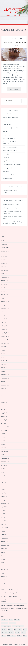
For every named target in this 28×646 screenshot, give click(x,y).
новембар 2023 (5, 336)
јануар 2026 (4, 273)
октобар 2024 (4, 305)
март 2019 (3, 524)
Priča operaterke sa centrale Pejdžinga (14, 605)
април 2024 (4, 319)
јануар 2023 (4, 371)
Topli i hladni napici (8, 161)
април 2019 (3, 521)
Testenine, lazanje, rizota (9, 128)
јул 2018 (3, 552)
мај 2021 (3, 440)
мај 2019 (3, 517)
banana (17, 619)
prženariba (11, 635)
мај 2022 (3, 399)
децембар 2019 (4, 493)
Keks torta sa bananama (14, 42)
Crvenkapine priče (7, 168)
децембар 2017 (4, 576)
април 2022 (4, 402)
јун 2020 (3, 472)
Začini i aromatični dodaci (9, 150)
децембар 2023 (5, 333)
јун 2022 (3, 395)
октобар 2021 (4, 423)
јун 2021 (3, 437)
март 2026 (3, 266)
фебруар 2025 (4, 294)
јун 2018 (3, 555)
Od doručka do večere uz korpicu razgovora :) (14, 644)
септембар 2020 (5, 461)
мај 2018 (3, 559)
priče (3, 635)
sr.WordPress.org (5, 251)
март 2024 (3, 322)
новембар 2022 (5, 378)
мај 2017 (3, 583)
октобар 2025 (4, 280)
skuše (19, 635)
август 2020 (4, 465)
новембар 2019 (4, 496)
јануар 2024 (4, 329)
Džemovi (5, 157)
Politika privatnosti (7, 178)
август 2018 (4, 548)
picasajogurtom (7, 632)
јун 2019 (3, 514)
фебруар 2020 (4, 486)
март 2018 (3, 566)
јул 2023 (3, 350)
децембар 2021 (4, 416)
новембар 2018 (4, 538)
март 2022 (3, 406)
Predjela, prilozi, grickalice (9, 117)
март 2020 (3, 482)
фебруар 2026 (4, 270)
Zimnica (5, 154)
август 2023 (4, 346)
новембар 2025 (5, 277)
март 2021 (3, 447)
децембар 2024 (5, 301)
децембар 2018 (4, 534)
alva (11, 619)
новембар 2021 (4, 420)
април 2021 (4, 444)
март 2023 (3, 364)
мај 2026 (3, 259)
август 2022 (4, 388)
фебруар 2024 (4, 326)
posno (23, 632)
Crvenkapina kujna (14, 10)
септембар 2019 (5, 503)
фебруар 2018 (4, 569)
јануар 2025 (4, 298)
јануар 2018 (4, 573)
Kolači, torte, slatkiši (14, 38)
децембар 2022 (5, 374)
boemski (4, 623)
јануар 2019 (3, 531)
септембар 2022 (5, 385)
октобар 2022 (4, 381)
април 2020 (4, 479)
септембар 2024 (5, 308)
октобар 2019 (4, 500)
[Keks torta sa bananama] (14, 60)
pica (24, 629)
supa (24, 635)
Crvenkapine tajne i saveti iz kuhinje (12, 164)
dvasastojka (6, 626)
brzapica (12, 623)
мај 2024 (3, 315)
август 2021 (4, 430)
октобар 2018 (4, 541)
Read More (15, 89)
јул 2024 (3, 312)
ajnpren (4, 619)
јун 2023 (3, 353)
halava (4, 629)
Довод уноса (4, 244)
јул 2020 (3, 468)
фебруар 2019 (4, 528)
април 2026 (4, 263)
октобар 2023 (4, 339)
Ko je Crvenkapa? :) (8, 175)
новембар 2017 (4, 580)
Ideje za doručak (7, 114)
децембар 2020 (5, 458)
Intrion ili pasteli (15, 204)
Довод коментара (5, 247)
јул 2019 (3, 510)
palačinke (18, 629)
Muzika (5, 171)
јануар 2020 (4, 489)
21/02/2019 (14, 45)
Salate (4, 131)
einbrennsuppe (18, 626)
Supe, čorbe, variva (7, 121)
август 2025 (4, 284)
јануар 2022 (4, 413)
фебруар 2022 (4, 409)
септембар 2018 (5, 545)
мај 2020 (3, 475)
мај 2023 (3, 357)
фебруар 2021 (4, 451)
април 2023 (4, 360)
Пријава (3, 240)
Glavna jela (5, 124)
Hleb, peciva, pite (7, 135)
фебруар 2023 (4, 367)
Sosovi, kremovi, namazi (9, 147)
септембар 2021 (5, 427)
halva (10, 629)
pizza (17, 632)
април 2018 (4, 562)
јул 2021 (3, 434)
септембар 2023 (5, 343)
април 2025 (4, 291)
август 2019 (4, 507)
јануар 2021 (4, 454)
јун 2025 (3, 287)
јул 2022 (3, 392)
